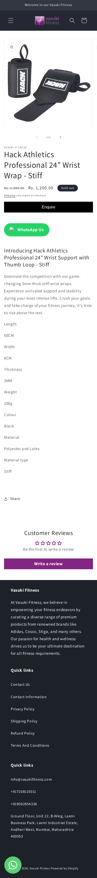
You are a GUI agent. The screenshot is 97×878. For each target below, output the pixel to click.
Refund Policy (23, 733)
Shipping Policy (24, 721)
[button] (11, 20)
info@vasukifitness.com (31, 779)
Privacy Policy (22, 708)
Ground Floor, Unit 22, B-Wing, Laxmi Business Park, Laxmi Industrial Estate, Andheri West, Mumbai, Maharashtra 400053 (44, 826)
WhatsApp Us (31, 229)
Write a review (48, 564)
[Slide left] (37, 137)
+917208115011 (23, 791)
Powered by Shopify (64, 868)
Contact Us (20, 684)
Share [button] (15, 498)
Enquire (48, 207)
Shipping (9, 195)
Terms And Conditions (30, 745)
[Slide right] (60, 137)
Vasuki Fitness (40, 868)
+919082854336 (24, 803)
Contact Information (29, 696)
